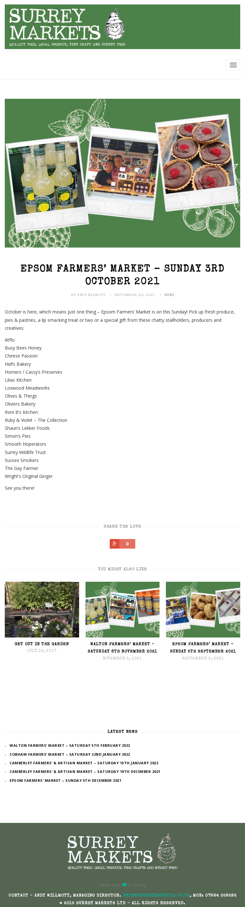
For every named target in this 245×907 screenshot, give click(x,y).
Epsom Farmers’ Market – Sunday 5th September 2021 (203, 648)
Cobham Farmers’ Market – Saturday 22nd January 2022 (70, 754)
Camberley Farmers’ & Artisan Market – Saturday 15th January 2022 (84, 762)
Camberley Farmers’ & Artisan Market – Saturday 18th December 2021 (85, 771)
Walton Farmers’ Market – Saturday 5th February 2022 (70, 745)
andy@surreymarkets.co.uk (156, 896)
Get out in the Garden (42, 644)
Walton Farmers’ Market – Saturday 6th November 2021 (122, 648)
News (169, 295)
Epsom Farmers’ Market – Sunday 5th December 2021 (65, 780)
